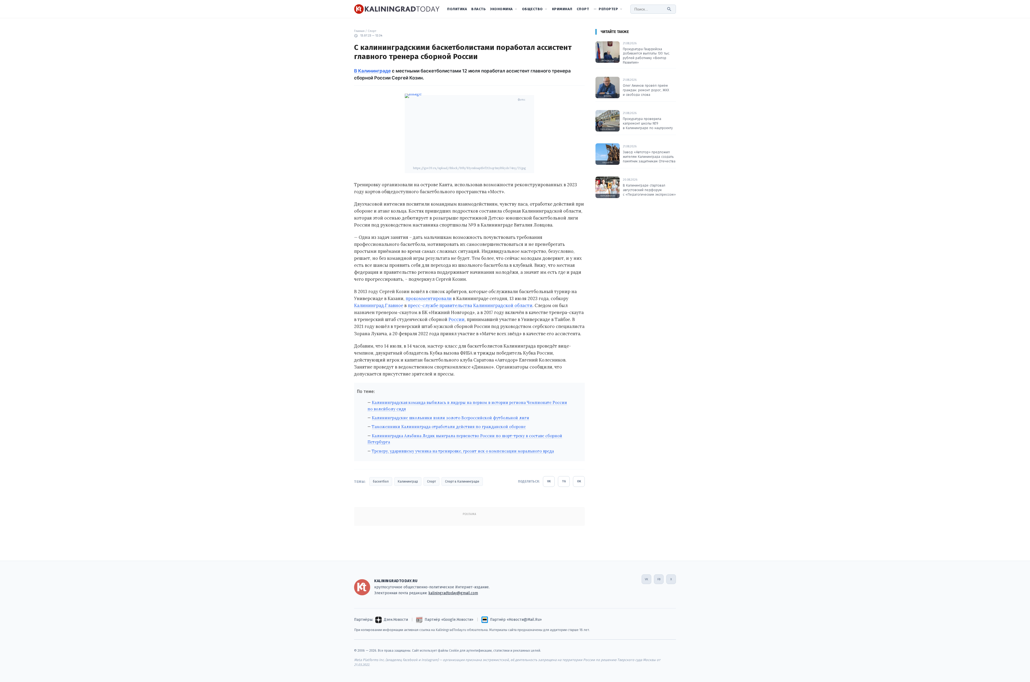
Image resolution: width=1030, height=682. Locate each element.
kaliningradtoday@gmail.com (453, 593)
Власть (478, 9)
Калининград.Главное (378, 305)
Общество (532, 9)
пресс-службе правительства (440, 305)
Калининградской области (502, 305)
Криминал (562, 9)
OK (579, 481)
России (456, 319)
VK (549, 481)
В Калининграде (372, 71)
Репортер (608, 9)
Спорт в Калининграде (462, 481)
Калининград (408, 481)
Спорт (583, 9)
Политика (457, 9)
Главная (359, 31)
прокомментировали (429, 298)
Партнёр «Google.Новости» (449, 619)
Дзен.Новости (396, 619)
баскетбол (381, 481)
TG (564, 481)
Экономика (501, 9)
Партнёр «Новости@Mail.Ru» (516, 619)
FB (658, 579)
